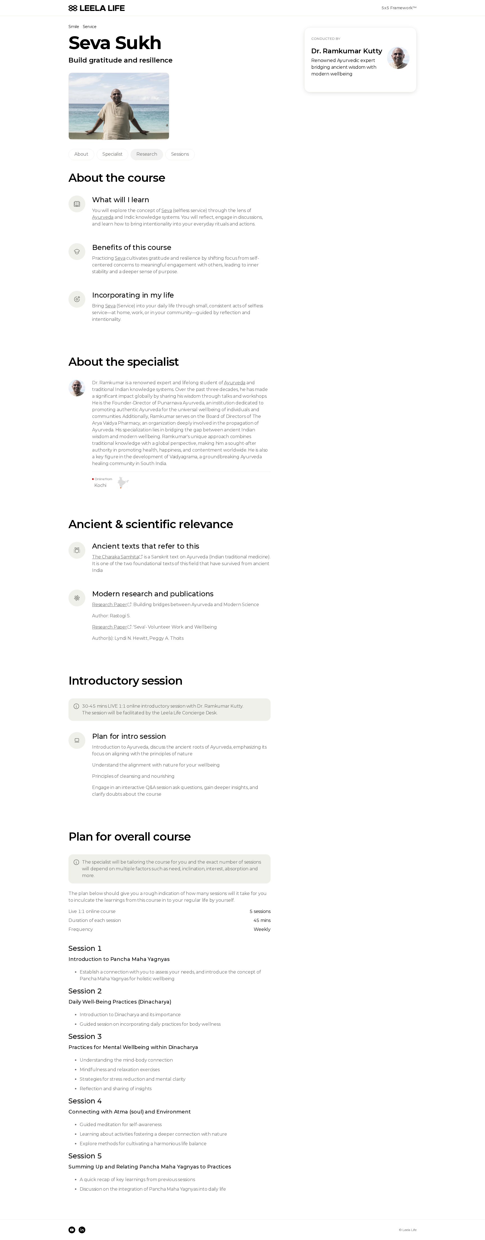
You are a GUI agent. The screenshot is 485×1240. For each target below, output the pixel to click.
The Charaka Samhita (115, 557)
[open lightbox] (118, 106)
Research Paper (109, 604)
